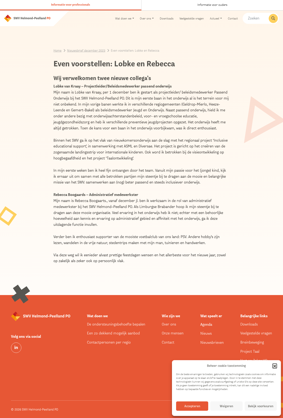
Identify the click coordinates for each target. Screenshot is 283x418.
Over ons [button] (145, 18)
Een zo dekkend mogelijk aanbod (113, 333)
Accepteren (192, 406)
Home (57, 50)
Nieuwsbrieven (212, 342)
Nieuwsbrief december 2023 (86, 50)
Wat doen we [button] (123, 18)
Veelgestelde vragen (191, 18)
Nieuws (206, 333)
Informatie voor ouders (212, 5)
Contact (233, 18)
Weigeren (226, 406)
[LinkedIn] (16, 348)
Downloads (166, 18)
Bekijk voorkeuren (260, 406)
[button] (275, 366)
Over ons (169, 324)
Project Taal (249, 351)
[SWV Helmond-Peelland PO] (27, 18)
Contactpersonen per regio (109, 342)
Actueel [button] (214, 18)
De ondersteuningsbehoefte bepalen (116, 324)
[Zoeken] (273, 18)
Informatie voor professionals (70, 4)
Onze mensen (173, 333)
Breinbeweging (252, 342)
